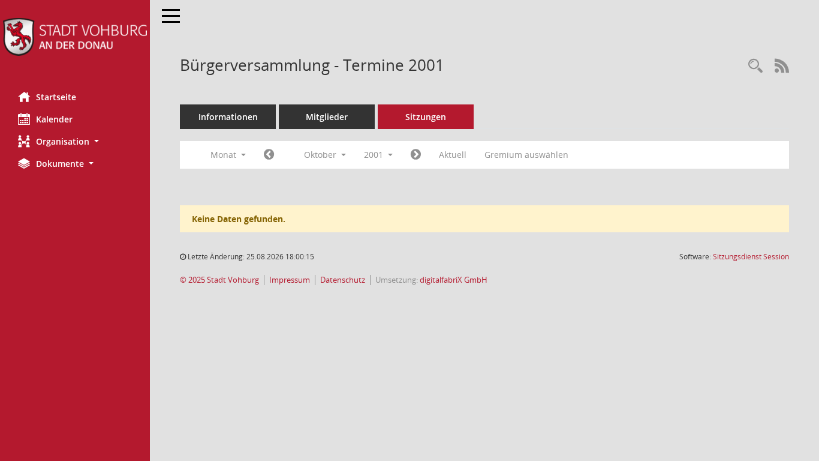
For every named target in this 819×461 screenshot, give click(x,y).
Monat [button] (224, 154)
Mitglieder (327, 116)
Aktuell (452, 154)
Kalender (54, 119)
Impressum (289, 280)
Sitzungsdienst (751, 257)
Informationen (228, 116)
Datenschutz (342, 280)
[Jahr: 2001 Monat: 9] (269, 155)
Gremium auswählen (526, 154)
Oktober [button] (321, 154)
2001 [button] (375, 154)
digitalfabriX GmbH (453, 280)
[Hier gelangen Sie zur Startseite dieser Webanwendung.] (75, 37)
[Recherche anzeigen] (755, 66)
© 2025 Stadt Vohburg (219, 280)
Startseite (56, 97)
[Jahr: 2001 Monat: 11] (416, 155)
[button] (75, 141)
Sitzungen (425, 116)
